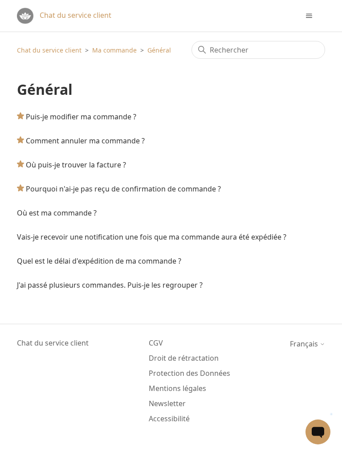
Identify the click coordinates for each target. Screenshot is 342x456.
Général (159, 50)
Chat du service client (49, 50)
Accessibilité (169, 418)
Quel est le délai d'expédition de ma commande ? (99, 261)
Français (305, 344)
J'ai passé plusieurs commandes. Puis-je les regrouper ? (110, 285)
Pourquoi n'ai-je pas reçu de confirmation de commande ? (123, 189)
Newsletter (167, 403)
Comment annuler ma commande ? (85, 141)
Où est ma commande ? (57, 213)
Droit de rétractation (184, 358)
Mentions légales (177, 388)
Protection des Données (189, 373)
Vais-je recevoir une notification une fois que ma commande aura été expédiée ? (151, 237)
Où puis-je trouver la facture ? (76, 165)
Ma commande (114, 50)
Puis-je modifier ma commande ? (81, 117)
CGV (156, 343)
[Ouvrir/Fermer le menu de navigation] (309, 16)
